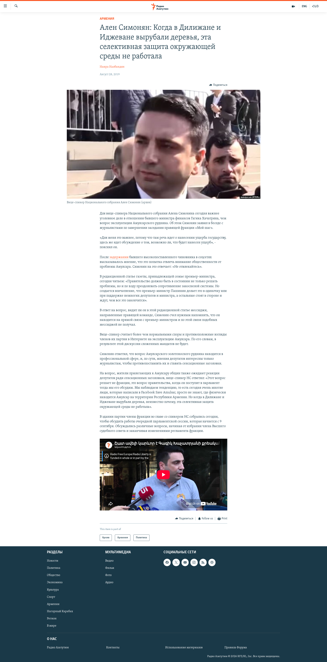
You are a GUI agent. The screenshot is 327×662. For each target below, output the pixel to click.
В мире (51, 625)
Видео (109, 560)
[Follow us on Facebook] (167, 562)
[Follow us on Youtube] (185, 562)
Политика (53, 568)
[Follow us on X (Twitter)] (176, 562)
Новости (52, 560)
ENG (304, 6)
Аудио (109, 582)
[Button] (218, 85)
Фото (108, 575)
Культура (53, 589)
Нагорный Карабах (60, 611)
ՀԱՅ (315, 6)
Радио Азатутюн (58, 647)
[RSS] (203, 562)
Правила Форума (235, 647)
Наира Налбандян (112, 66)
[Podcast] (212, 562)
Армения (107, 19)
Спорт (51, 597)
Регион (52, 618)
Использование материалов (184, 647)
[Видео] (293, 6)
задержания (119, 257)
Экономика (55, 582)
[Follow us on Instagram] (194, 562)
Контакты (112, 647)
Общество (53, 575)
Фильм (109, 568)
